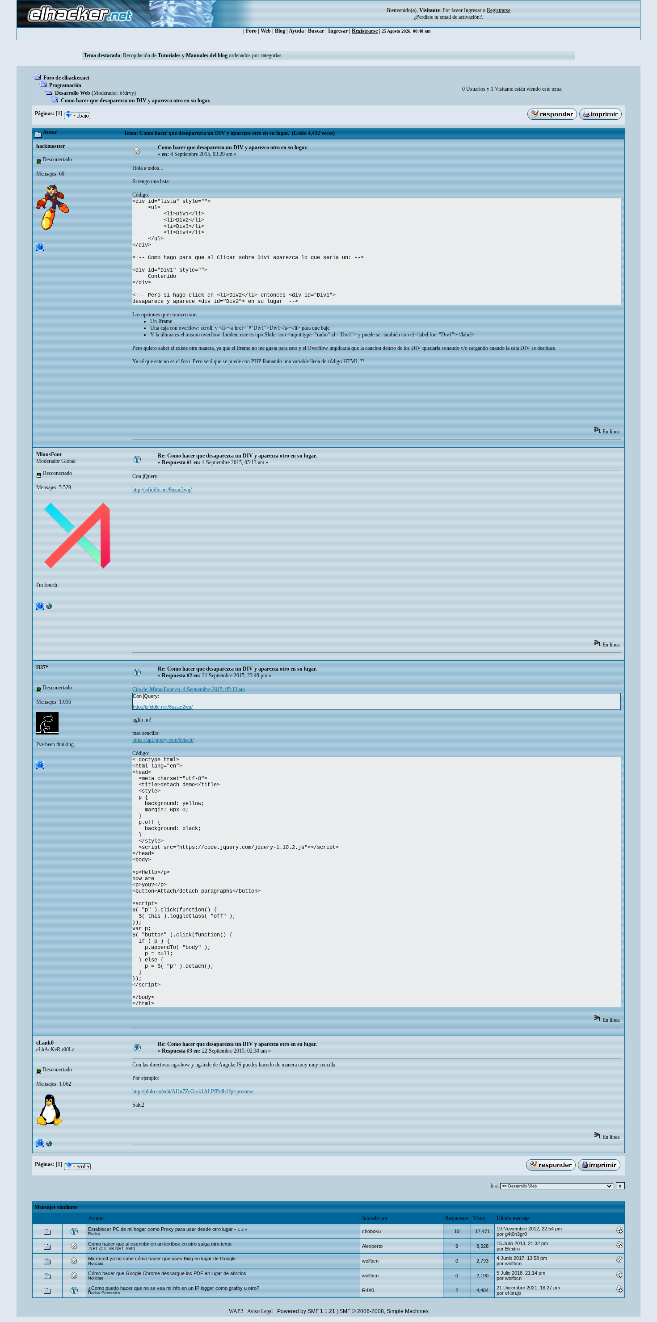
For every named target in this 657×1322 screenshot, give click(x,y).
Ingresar (472, 10)
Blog (280, 31)
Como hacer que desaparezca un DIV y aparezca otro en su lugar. (136, 100)
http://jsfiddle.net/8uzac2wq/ (162, 490)
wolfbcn (370, 1260)
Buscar (316, 31)
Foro (251, 31)
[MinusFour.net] (49, 608)
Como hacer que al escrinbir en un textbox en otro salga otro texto (160, 1243)
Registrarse (365, 31)
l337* (42, 667)
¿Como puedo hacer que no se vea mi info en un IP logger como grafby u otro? (173, 1288)
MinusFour (49, 454)
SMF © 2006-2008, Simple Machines (384, 1311)
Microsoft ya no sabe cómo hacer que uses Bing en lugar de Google (162, 1258)
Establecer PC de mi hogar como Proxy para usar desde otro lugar (160, 1229)
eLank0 (45, 1043)
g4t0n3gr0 (516, 1234)
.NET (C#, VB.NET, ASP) (111, 1248)
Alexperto (372, 1246)
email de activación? (461, 17)
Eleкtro (512, 1248)
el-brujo (513, 1293)
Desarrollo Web (72, 93)
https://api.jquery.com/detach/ (163, 740)
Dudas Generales (104, 1293)
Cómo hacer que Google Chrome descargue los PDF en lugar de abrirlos (167, 1273)
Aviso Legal (260, 1311)
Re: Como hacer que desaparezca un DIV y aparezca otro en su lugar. (237, 456)
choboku (371, 1231)
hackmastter (50, 146)
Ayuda (296, 31)
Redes (94, 1234)
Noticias (95, 1263)
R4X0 (368, 1290)
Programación (65, 85)
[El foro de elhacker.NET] (49, 1145)
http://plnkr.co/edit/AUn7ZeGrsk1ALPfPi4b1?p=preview (192, 1091)
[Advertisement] (295, 398)
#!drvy (127, 93)
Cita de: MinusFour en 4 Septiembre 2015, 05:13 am (188, 689)
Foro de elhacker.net (66, 78)
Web (266, 31)
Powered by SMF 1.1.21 (306, 1311)
